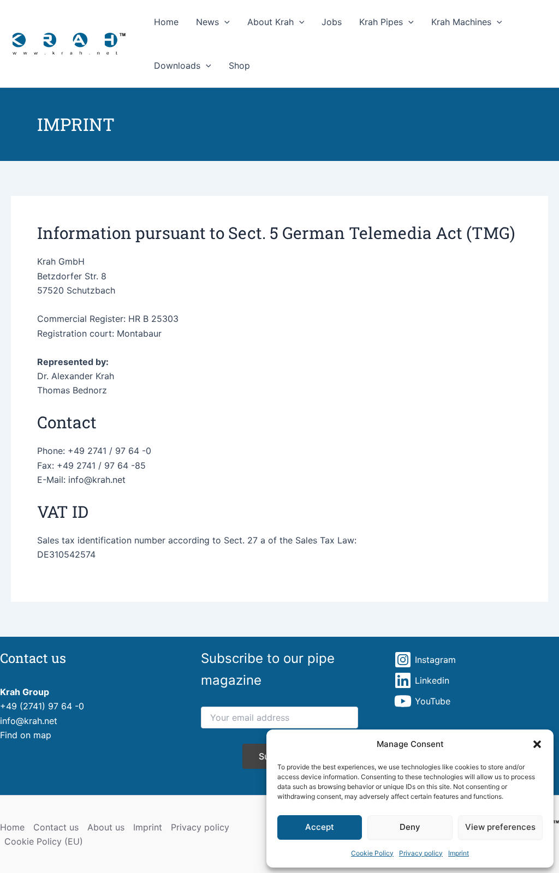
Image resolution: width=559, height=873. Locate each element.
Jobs (332, 21)
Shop (239, 65)
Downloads (177, 65)
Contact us (56, 827)
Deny (410, 827)
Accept (319, 827)
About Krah (270, 21)
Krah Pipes (381, 21)
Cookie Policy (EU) (43, 841)
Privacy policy (421, 853)
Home (166, 21)
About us (105, 827)
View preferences (500, 827)
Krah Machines (461, 21)
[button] (537, 744)
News (207, 21)
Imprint (458, 853)
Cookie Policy (372, 853)
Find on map (25, 735)
